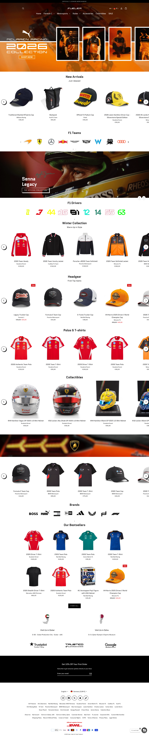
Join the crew (112, 723)
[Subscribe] (127, 716)
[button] (144, 730)
